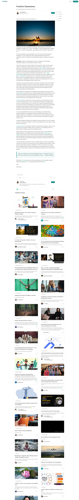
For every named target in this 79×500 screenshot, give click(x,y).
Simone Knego (46, 220)
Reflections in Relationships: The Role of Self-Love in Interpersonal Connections (52, 381)
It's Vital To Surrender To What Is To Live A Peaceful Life (25, 240)
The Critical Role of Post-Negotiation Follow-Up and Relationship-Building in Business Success (26, 268)
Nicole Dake (45, 496)
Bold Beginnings (20, 382)
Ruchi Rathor (45, 390)
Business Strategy (19, 265)
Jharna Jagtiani (20, 274)
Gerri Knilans (45, 303)
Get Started (75, 1)
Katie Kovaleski (46, 332)
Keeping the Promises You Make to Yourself (25, 295)
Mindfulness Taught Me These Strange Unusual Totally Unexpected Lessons (26, 456)
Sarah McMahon (20, 299)
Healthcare (43, 487)
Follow (53, 12)
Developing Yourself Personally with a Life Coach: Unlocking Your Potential (51, 325)
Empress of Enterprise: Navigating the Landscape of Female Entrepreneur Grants (25, 375)
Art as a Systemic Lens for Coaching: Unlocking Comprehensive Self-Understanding (52, 242)
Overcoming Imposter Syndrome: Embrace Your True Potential (26, 404)
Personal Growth (19, 174)
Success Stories (44, 408)
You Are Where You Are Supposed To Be (50, 437)
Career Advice (44, 350)
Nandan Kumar (19, 353)
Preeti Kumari (45, 247)
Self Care (43, 210)
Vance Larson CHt (46, 441)
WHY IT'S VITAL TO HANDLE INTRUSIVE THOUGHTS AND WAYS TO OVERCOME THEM (51, 268)
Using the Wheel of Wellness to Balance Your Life (52, 490)
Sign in (70, 1)
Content (17, 345)
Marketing (43, 294)
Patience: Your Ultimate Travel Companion (51, 462)
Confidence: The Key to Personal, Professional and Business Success (52, 297)
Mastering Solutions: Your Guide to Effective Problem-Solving (25, 213)
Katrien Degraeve (20, 491)
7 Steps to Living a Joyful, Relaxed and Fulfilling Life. (26, 484)
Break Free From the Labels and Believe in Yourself (51, 213)
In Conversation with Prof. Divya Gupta (50, 411)
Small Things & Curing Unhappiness (23, 430)
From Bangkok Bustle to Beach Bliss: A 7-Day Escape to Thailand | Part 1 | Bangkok (26, 348)
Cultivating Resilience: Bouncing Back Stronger (52, 353)
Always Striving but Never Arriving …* (24, 320)
